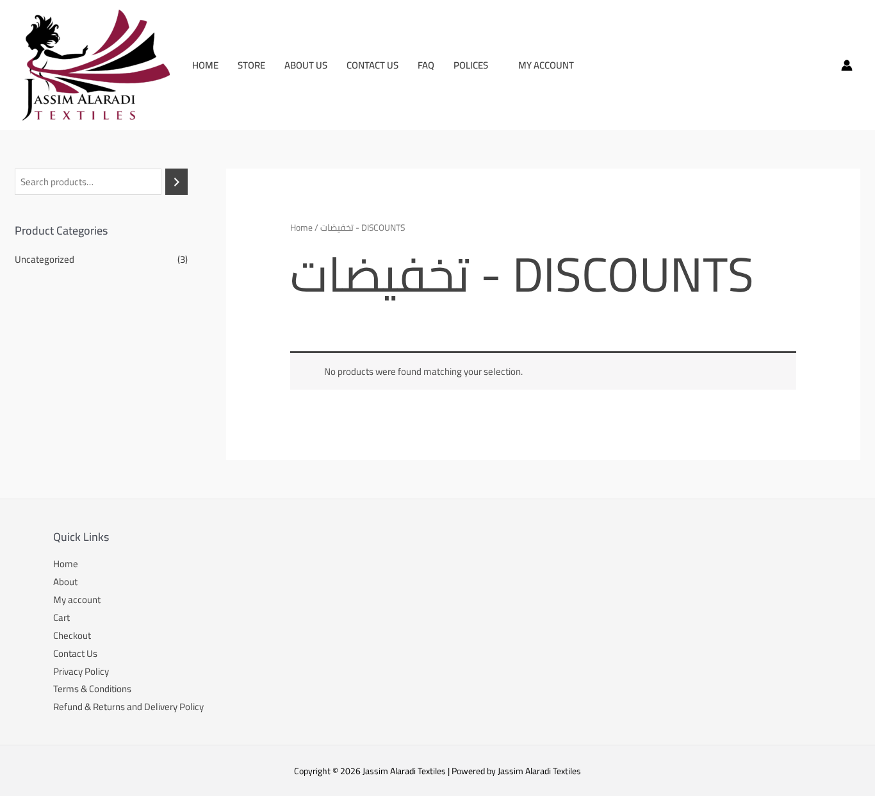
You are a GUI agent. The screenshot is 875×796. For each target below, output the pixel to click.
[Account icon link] (847, 65)
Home (205, 65)
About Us (305, 65)
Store (251, 65)
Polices (471, 65)
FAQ (426, 65)
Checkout (72, 635)
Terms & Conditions (92, 688)
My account (546, 65)
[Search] (176, 182)
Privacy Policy (81, 671)
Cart (61, 617)
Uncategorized (44, 259)
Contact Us (372, 65)
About (65, 581)
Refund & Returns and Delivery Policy (128, 706)
